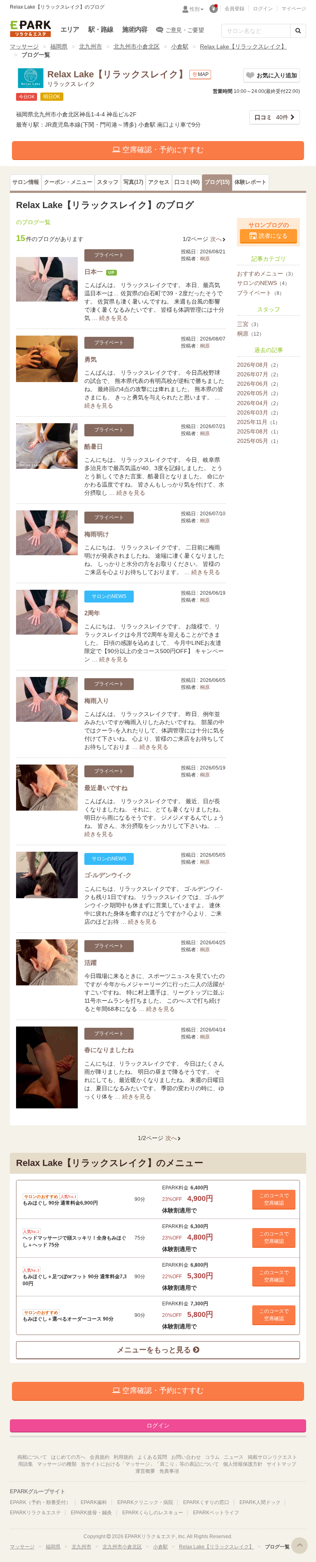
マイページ (293, 9)
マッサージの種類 (57, 1464)
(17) (133, 182)
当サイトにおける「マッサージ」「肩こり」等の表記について (150, 1464)
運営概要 (145, 1471)
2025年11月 (258, 422)
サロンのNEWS (263, 283)
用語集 (25, 1464)
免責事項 (169, 1471)
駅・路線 (101, 29)
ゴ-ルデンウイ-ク (108, 874)
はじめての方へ (68, 1457)
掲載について (32, 1457)
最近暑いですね (106, 787)
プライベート (260, 293)
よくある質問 (152, 1457)
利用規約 (123, 1457)
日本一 (93, 271)
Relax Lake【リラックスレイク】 (243, 46)
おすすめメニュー (266, 273)
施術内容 (134, 29)
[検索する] (298, 30)
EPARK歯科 (94, 1502)
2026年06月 (259, 383)
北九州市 (90, 46)
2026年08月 (259, 365)
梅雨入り (96, 700)
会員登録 (234, 9)
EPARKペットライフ (216, 1513)
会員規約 (99, 1457)
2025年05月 (259, 441)
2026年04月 (259, 403)
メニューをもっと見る (155, 1350)
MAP (203, 74)
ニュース (234, 1457)
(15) (217, 182)
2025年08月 (259, 431)
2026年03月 (259, 412)
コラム (212, 1457)
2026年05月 (259, 393)
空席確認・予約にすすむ (162, 150)
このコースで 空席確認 (274, 1199)
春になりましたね (109, 1049)
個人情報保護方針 (243, 1464)
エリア (69, 29)
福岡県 (58, 46)
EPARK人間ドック (260, 1502)
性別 (195, 9)
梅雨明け (96, 534)
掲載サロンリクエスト (272, 1457)
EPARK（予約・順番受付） (40, 1502)
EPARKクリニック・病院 (145, 1502)
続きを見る (113, 318)
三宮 (249, 324)
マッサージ (24, 46)
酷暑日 (93, 446)
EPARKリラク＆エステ (30, 29)
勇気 (90, 359)
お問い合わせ (186, 1457)
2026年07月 (259, 374)
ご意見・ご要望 (184, 30)
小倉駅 (179, 46)
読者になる (273, 235)
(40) (187, 182)
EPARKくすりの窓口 (206, 1502)
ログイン (263, 9)
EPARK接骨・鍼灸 (91, 1513)
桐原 (205, 259)
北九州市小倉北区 (137, 46)
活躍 (90, 962)
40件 (271, 117)
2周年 (92, 613)
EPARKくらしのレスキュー (152, 1513)
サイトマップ (281, 1464)
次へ (216, 239)
